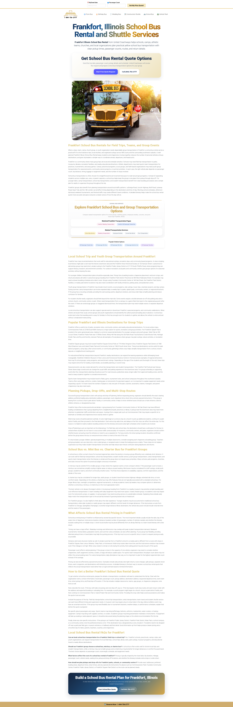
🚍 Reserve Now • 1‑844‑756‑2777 (116, 704)
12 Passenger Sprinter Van (131, 245)
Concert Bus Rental (130, 233)
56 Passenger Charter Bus (86, 245)
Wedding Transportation (104, 233)
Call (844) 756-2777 (129, 72)
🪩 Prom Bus (88, 14)
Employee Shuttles (117, 233)
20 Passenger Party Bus (147, 245)
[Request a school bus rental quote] (116, 110)
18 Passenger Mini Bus (101, 245)
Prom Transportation (143, 233)
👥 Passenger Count (113, 2)
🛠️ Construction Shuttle (132, 14)
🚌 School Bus (149, 14)
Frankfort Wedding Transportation (106, 224)
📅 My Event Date (92, 2)
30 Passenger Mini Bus (116, 245)
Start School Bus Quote (107, 689)
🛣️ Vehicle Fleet (162, 14)
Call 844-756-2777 (128, 689)
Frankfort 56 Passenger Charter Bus (126, 224)
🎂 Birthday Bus (101, 14)
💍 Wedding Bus (115, 14)
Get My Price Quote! (136, 5)
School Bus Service (90, 233)
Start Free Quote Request (105, 72)
